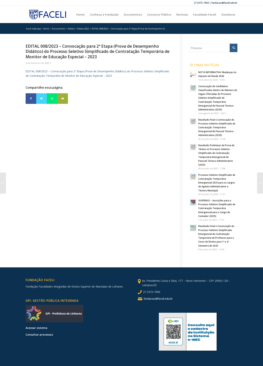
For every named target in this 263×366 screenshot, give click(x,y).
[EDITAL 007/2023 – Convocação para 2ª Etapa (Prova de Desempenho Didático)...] (3, 183)
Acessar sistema (36, 328)
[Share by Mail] (62, 98)
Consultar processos (39, 334)
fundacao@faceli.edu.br (158, 298)
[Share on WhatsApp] (52, 98)
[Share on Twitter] (41, 98)
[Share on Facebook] (31, 98)
